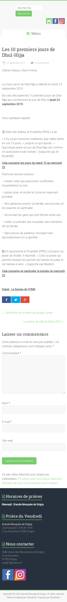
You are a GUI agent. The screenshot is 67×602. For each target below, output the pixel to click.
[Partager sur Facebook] (6, 299)
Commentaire (11, 353)
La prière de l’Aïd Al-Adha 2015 (44, 321)
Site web (7, 440)
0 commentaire (41, 63)
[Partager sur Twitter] (15, 299)
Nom (6, 403)
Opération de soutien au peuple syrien (27, 312)
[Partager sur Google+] (25, 299)
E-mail (7, 422)
